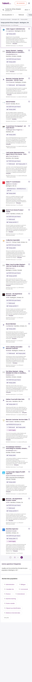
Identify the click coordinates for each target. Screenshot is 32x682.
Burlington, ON (15, 19)
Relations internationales (13, 613)
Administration (10, 584)
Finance (8, 594)
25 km (26, 10)
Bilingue (23, 584)
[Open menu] (29, 3)
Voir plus (14, 43)
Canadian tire (10, 589)
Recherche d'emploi (6, 19)
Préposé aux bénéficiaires (13, 608)
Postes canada (10, 603)
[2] (22, 557)
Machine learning (11, 599)
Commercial (24, 589)
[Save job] (29, 29)
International (21, 594)
